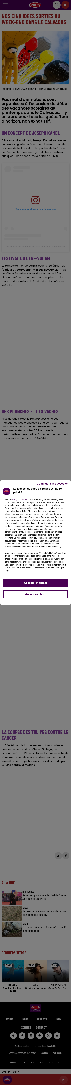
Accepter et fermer (35, 583)
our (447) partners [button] (20, 499)
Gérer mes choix (35, 594)
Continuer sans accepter (52, 483)
